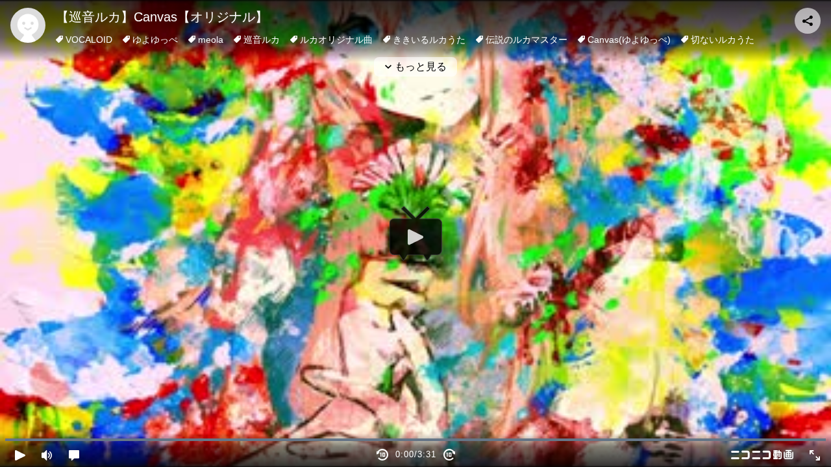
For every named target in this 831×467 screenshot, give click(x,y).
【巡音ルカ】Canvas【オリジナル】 (162, 17)
